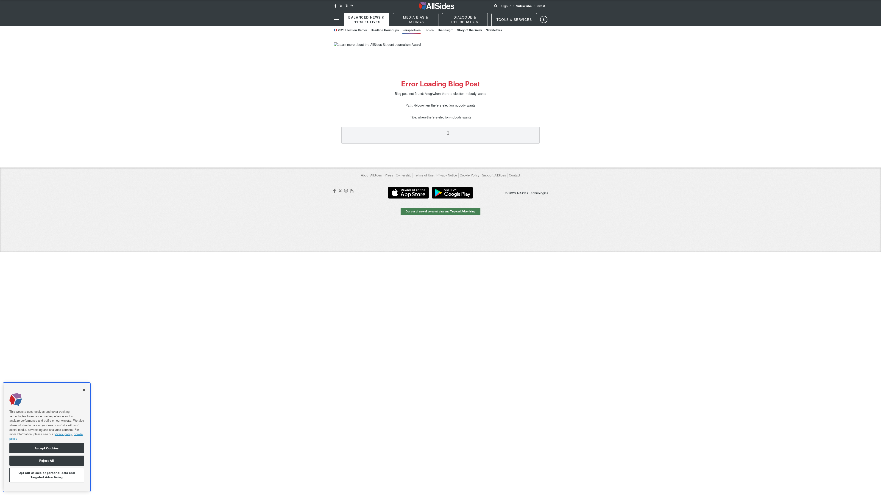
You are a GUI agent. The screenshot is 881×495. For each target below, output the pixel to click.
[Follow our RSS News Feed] (352, 6)
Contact (514, 175)
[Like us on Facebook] (335, 6)
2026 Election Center (352, 30)
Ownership (403, 175)
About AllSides (371, 175)
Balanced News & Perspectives (366, 19)
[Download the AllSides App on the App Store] (408, 193)
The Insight (445, 30)
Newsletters (494, 30)
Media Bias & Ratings (415, 19)
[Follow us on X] (341, 6)
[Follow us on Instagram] (346, 6)
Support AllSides (494, 175)
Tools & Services (514, 19)
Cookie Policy (469, 175)
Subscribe (524, 6)
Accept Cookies (47, 448)
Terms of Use (424, 175)
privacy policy (63, 434)
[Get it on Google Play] (452, 193)
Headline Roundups (385, 30)
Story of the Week (469, 30)
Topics (429, 30)
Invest (540, 6)
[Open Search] (495, 6)
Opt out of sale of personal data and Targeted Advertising (440, 211)
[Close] (84, 390)
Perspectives (411, 30)
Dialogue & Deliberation (464, 19)
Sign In (506, 6)
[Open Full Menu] (336, 19)
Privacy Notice (446, 175)
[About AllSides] (544, 19)
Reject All (46, 460)
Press (389, 175)
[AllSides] (436, 6)
